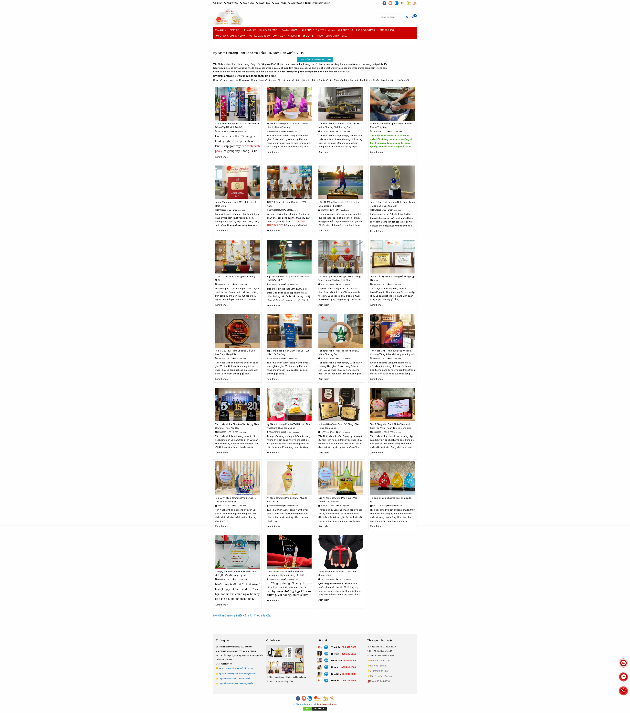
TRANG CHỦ (221, 30)
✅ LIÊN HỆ (308, 36)
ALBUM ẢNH (294, 36)
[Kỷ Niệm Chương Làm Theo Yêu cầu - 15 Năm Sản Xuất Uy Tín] (237, 104)
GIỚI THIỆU (235, 30)
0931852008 (265, 3)
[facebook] (385, 3)
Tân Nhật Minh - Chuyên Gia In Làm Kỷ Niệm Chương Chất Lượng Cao (338, 125)
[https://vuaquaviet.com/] (415, 3)
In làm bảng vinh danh (342, 443)
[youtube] (391, 3)
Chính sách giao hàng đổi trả (281, 681)
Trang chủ (221, 42)
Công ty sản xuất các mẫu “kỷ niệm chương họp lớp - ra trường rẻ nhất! (285, 573)
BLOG (344, 36)
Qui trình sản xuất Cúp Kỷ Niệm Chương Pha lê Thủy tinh (391, 125)
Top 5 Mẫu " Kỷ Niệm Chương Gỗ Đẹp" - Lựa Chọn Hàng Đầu (236, 352)
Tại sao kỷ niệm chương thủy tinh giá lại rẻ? (390, 500)
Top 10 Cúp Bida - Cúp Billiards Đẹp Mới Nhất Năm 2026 (288, 278)
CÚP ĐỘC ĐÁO (387, 30)
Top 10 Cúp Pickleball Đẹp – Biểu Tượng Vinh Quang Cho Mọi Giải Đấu (339, 278)
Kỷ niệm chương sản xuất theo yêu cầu (237, 674)
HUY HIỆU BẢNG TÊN (258, 36)
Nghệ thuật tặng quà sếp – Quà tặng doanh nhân (337, 573)
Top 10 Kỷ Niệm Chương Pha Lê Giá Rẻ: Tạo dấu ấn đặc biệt (236, 500)
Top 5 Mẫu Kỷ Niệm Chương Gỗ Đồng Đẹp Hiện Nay (392, 278)
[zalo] (398, 3)
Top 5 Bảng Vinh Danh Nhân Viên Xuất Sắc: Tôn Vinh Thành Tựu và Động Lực (390, 426)
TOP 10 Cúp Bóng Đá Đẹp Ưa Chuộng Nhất (235, 278)
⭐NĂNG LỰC (249, 30)
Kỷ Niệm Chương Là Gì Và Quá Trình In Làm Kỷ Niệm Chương (287, 125)
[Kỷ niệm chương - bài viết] (228, 17)
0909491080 (249, 3)
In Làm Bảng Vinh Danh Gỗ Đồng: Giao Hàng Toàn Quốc (338, 426)
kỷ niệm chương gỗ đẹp (236, 373)
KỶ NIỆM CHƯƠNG (268, 30)
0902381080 (296, 3)
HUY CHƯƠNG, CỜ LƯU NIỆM (229, 36)
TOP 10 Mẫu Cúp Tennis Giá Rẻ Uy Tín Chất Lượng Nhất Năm (338, 204)
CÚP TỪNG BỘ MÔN (365, 30)
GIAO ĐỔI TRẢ (332, 36)
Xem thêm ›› (221, 157)
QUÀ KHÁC (278, 36)
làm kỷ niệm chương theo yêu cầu (241, 443)
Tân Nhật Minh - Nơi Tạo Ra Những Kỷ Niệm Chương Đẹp (338, 352)
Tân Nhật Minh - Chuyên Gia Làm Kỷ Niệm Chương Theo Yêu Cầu (237, 426)
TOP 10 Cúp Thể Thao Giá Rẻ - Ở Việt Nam (287, 204)
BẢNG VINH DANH (290, 30)
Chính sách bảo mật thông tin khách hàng (287, 677)
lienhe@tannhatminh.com (318, 3)
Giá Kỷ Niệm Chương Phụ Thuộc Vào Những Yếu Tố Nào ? (337, 500)
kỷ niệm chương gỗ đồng (386, 299)
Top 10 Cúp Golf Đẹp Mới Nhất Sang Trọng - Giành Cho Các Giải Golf (392, 204)
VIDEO (320, 36)
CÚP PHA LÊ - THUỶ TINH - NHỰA (318, 30)
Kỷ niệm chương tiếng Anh (384, 362)
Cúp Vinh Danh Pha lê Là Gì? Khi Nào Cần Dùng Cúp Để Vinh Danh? (237, 125)
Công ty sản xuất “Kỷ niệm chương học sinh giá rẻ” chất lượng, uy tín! (235, 573)
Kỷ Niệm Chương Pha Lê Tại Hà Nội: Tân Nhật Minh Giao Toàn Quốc (288, 426)
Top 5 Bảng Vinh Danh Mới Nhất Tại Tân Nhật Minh (236, 204)
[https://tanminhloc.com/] (410, 3)
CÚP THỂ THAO (345, 30)
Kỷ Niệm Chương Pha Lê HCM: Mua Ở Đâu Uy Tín (287, 500)
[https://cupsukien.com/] (404, 3)
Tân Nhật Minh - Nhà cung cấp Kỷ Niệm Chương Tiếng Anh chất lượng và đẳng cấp (392, 352)
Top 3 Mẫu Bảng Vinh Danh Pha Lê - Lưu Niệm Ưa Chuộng (288, 352)
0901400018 (281, 3)
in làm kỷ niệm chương (338, 139)
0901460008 (233, 3)
